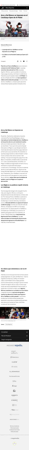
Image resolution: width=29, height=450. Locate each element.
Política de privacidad (14, 427)
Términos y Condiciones (14, 426)
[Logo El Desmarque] (14, 371)
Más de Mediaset (6, 335)
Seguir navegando (6, 339)
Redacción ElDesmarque (6, 44)
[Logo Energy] (14, 386)
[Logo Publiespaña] (14, 414)
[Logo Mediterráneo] (14, 419)
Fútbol (20, 10)
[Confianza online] (14, 445)
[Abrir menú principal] (27, 8)
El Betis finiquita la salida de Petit (8, 5)
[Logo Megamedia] (15, 438)
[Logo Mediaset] (14, 346)
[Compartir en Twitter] (21, 61)
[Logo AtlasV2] (14, 409)
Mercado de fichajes (13, 10)
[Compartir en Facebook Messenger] (24, 61)
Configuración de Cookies (15, 429)
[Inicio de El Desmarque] (2, 8)
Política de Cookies (14, 431)
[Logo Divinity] (14, 366)
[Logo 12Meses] (14, 405)
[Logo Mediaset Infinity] (14, 352)
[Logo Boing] (14, 381)
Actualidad (4, 332)
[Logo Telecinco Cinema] (14, 400)
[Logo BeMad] (14, 390)
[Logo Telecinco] (14, 357)
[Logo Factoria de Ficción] (14, 376)
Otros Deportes (10, 7)
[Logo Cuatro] (14, 362)
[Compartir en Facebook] (27, 61)
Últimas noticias (4, 10)
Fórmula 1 (25, 10)
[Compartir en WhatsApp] (18, 61)
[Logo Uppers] (14, 395)
